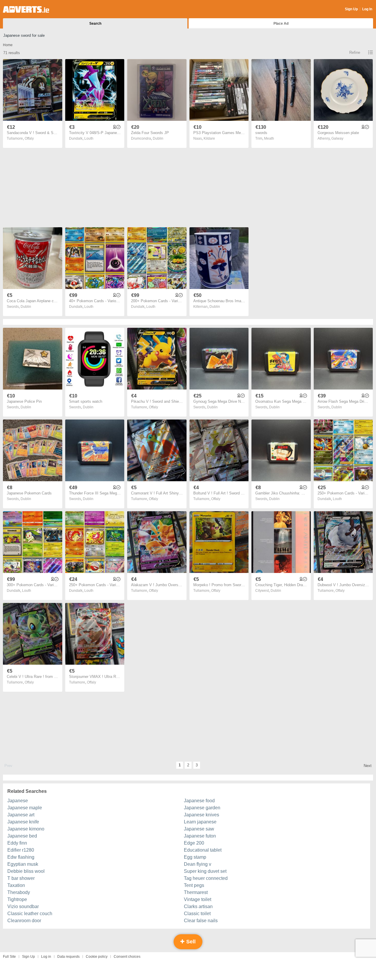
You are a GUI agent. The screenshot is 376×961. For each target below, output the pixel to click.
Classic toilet (197, 913)
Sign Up (351, 9)
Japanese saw (199, 828)
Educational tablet (202, 850)
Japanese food (199, 800)
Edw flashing (20, 857)
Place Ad (280, 23)
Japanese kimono (25, 828)
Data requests (68, 957)
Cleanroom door (24, 920)
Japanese (17, 800)
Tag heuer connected (206, 878)
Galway (337, 138)
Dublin (158, 138)
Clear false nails (201, 920)
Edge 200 (194, 842)
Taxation (16, 885)
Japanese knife (23, 821)
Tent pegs (194, 885)
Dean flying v (197, 864)
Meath (269, 138)
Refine (354, 52)
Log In (367, 9)
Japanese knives (201, 814)
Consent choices (127, 957)
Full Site (9, 957)
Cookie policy (97, 957)
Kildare (209, 138)
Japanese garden (202, 807)
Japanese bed (22, 835)
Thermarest (196, 892)
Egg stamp (195, 857)
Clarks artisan (198, 906)
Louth (88, 138)
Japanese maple (24, 807)
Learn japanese (200, 821)
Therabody (18, 892)
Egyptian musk (22, 864)
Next (368, 765)
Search (95, 23)
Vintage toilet (197, 899)
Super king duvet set (205, 871)
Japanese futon (200, 835)
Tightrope (17, 899)
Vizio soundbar (23, 906)
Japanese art (20, 814)
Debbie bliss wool (26, 871)
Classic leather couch (29, 913)
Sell (190, 942)
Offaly (29, 138)
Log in (46, 957)
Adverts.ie (26, 9)
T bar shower (21, 878)
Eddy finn (17, 842)
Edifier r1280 (20, 850)
